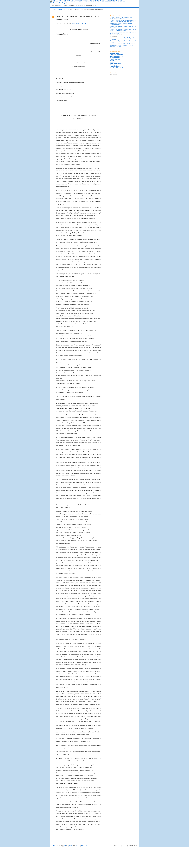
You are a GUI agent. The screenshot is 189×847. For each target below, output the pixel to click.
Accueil (54, 9)
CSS (77, 846)
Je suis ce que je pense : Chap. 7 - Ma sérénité (122, 44)
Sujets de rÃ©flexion (115, 63)
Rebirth (66, 9)
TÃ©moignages (114, 65)
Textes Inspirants (115, 66)
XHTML (71, 846)
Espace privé (89, 846)
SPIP (53, 846)
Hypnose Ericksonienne (116, 56)
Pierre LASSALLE (79, 24)
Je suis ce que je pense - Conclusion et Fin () (121, 46)
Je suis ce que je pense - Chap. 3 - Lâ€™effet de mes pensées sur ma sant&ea (123, 29)
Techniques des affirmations (122, 21)
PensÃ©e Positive (115, 59)
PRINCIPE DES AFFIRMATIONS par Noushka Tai (123, 20)
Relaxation (113, 62)
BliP (65, 846)
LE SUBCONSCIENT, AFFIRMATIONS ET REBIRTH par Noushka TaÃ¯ (121, 18)
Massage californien (115, 57)
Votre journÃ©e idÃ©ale (116, 68)
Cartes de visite (114, 53)
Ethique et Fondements (116, 54)
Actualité (60, 9)
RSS (82, 846)
